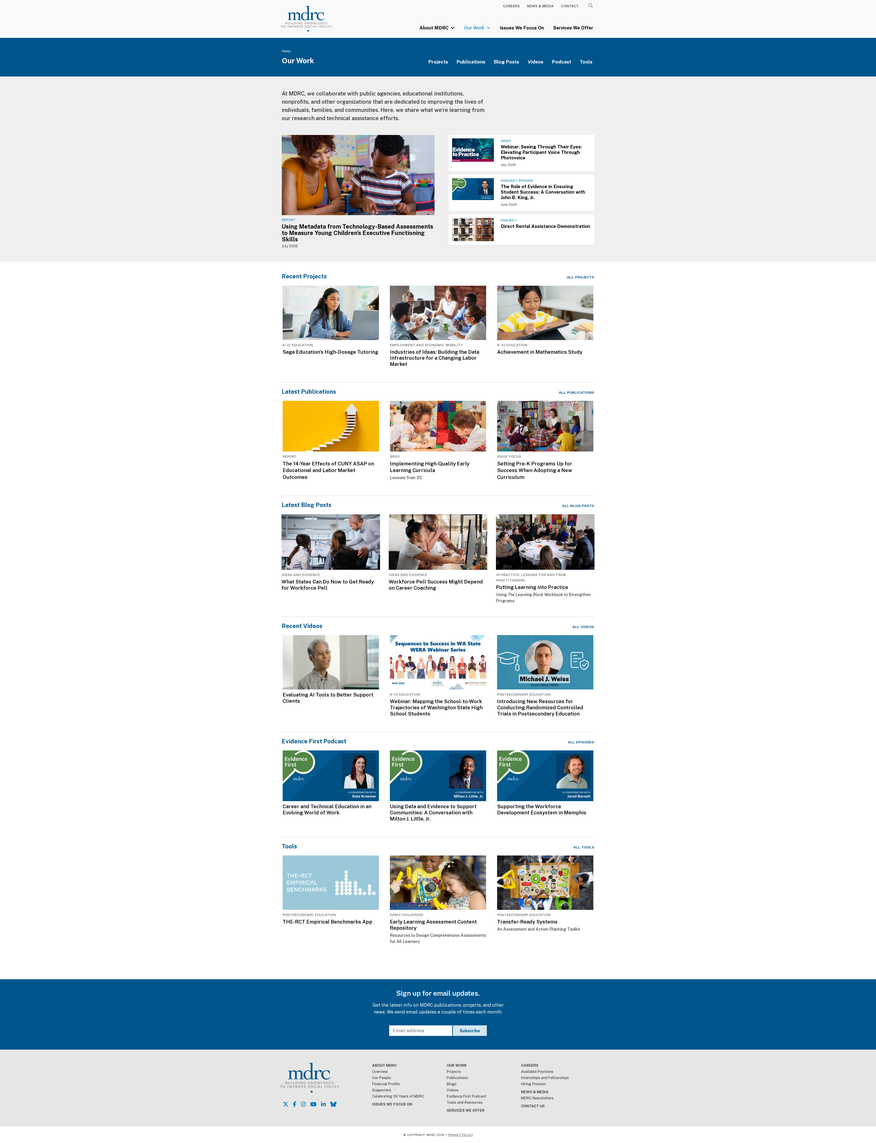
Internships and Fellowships (545, 1078)
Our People (381, 1078)
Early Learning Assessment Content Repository (433, 925)
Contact (570, 6)
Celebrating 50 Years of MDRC (398, 1096)
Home (286, 51)
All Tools (583, 847)
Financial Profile (386, 1084)
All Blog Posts (578, 506)
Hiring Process (533, 1084)
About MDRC (435, 28)
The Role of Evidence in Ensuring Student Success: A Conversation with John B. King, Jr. (543, 192)
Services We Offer (573, 28)
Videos (535, 62)
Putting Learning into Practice (532, 587)
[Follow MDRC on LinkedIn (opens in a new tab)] (323, 1104)
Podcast (561, 62)
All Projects (580, 277)
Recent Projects (304, 276)
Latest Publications (309, 391)
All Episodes (581, 742)
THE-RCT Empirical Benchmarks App (327, 922)
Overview (380, 1071)
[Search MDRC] (590, 5)
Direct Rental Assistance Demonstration (545, 226)
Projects (438, 62)
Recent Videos (302, 625)
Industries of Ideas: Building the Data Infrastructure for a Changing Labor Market (434, 358)
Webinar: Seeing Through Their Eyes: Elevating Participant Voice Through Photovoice (541, 152)
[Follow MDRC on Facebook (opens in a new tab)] (294, 1104)
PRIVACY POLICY (460, 1135)
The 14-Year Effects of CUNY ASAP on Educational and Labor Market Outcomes (328, 470)
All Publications (576, 392)
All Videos (583, 627)
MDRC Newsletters (537, 1098)
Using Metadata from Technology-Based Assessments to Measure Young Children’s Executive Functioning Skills (357, 233)
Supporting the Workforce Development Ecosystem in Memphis (541, 809)
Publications (470, 62)
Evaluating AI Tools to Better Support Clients (328, 698)
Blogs (452, 1084)
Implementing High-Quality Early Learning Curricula (429, 467)
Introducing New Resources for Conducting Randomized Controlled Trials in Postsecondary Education (540, 707)
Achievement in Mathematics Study (539, 352)
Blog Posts (506, 62)
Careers (511, 6)
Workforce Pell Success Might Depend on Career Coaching (436, 585)
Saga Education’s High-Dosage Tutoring (330, 352)
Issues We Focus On (522, 28)
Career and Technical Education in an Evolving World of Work (327, 809)
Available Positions (537, 1071)
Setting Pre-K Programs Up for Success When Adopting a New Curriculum (534, 470)
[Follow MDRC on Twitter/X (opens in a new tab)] (285, 1104)
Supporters (381, 1090)
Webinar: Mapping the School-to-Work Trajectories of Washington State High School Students (436, 707)
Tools (586, 62)
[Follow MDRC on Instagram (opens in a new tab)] (303, 1104)
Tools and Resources (465, 1102)
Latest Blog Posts (306, 504)
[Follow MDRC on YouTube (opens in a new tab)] (313, 1104)
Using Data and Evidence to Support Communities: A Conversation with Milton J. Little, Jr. (433, 812)
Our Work (474, 28)
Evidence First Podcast (314, 741)
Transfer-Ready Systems (527, 922)
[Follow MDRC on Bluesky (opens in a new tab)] (333, 1104)
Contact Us (533, 1106)
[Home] (312, 18)
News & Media (540, 6)
